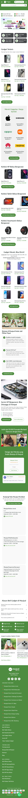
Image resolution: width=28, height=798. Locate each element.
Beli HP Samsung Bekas (8, 764)
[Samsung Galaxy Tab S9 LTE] (8, 201)
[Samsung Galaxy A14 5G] (21, 294)
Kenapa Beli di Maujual (8, 749)
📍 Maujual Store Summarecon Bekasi (12, 700)
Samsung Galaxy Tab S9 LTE (7, 208)
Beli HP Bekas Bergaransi (7, 186)
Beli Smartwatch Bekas (8, 732)
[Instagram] (9, 679)
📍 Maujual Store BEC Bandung (10, 720)
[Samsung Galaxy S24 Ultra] (21, 73)
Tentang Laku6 (6, 747)
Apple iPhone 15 (5, 65)
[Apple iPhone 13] (7, 73)
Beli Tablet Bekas (6, 730)
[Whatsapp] (16, 679)
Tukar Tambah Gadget (8, 741)
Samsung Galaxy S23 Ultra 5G (7, 94)
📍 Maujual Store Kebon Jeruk (10, 686)
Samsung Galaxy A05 (6, 286)
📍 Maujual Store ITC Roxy (9, 703)
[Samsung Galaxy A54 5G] (21, 58)
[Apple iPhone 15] (7, 58)
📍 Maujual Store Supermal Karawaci (12, 693)
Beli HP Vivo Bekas (7, 772)
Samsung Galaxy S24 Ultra (20, 79)
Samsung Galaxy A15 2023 (21, 286)
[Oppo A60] (7, 294)
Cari (25, 5)
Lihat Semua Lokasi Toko (14, 503)
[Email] (19, 679)
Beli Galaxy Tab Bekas (8, 781)
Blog (3, 755)
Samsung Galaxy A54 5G (20, 65)
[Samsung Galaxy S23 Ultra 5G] (7, 87)
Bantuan (4, 752)
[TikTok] (12, 679)
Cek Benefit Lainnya (8, 373)
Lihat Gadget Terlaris (6, 101)
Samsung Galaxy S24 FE (20, 93)
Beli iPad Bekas (6, 778)
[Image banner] (14, 24)
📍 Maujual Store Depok (8, 707)
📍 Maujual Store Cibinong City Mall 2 (12, 696)
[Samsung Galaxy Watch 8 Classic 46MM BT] (8, 230)
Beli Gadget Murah (14, 306)
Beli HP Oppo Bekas (7, 769)
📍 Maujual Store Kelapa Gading (10, 713)
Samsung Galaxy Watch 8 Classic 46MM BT (8, 238)
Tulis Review (14, 470)
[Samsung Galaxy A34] (21, 265)
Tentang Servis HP (6, 419)
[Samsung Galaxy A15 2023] (21, 280)
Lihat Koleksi (2, 2)
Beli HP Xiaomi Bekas (8, 767)
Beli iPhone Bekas (7, 761)
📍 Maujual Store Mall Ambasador (11, 689)
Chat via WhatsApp (18, 419)
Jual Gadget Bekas (7, 735)
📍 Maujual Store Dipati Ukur (10, 710)
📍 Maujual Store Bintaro (8, 717)
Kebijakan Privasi (10, 794)
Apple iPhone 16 (5, 181)
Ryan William (10, 476)
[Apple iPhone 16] (8, 174)
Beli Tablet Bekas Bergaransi (8, 215)
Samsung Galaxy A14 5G (20, 300)
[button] (12, 29)
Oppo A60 (3, 300)
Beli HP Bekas (6, 727)
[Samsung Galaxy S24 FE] (21, 87)
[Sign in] (26, 2)
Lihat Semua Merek (14, 158)
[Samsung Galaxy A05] (7, 280)
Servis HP (4, 738)
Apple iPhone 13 (5, 79)
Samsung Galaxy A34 (19, 272)
